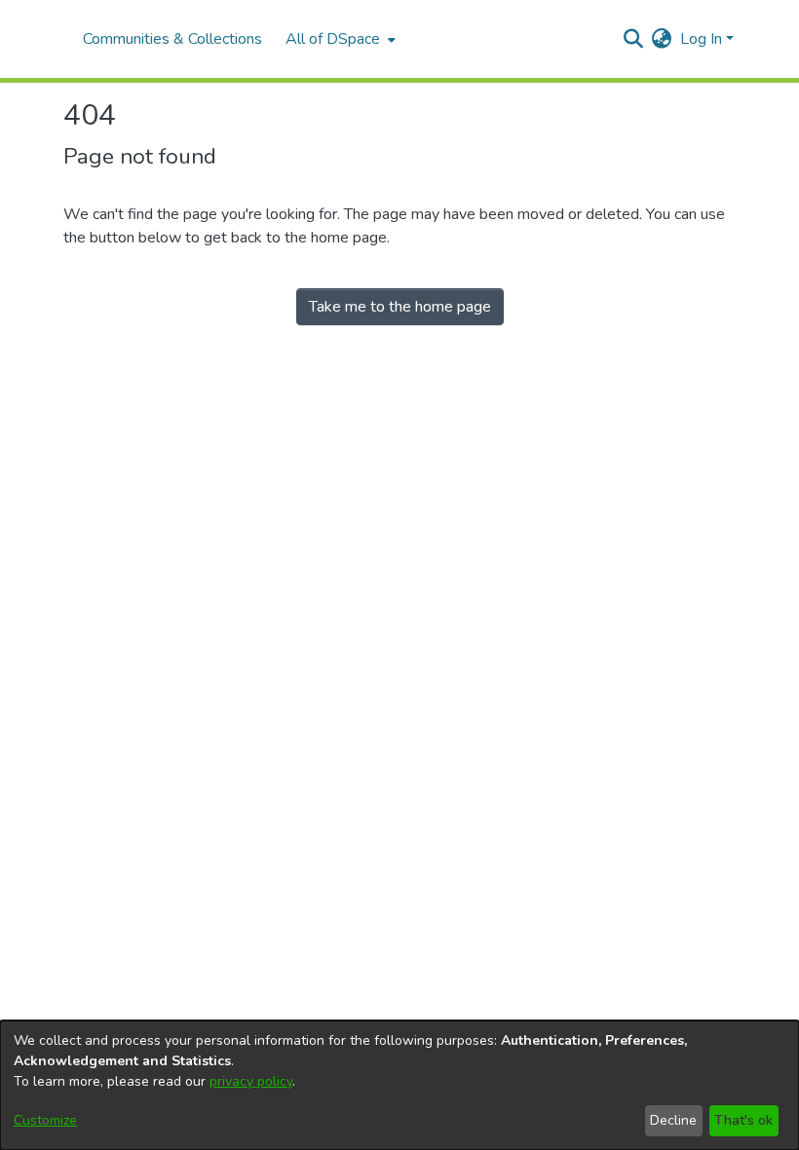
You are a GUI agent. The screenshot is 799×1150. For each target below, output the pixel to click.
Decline (673, 1120)
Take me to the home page (400, 306)
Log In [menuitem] (701, 39)
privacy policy (250, 1081)
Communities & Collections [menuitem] (172, 39)
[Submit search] (634, 39)
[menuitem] (339, 39)
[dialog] (399, 1085)
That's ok (743, 1120)
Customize (45, 1120)
